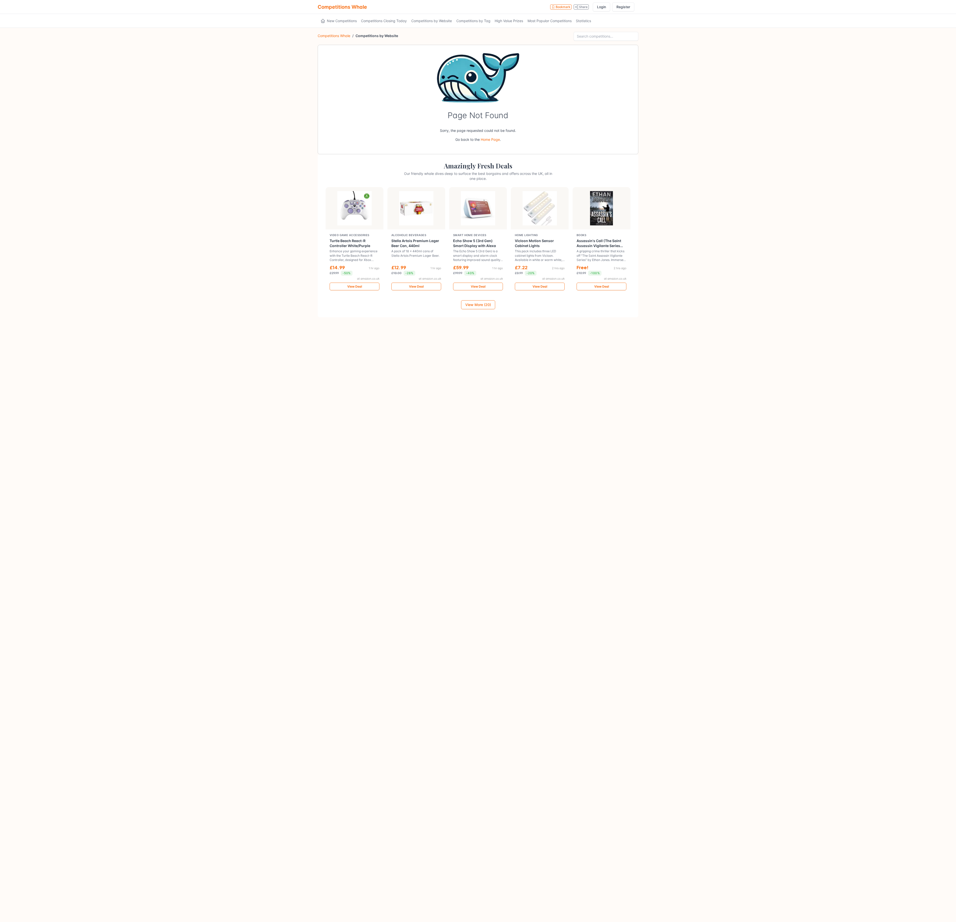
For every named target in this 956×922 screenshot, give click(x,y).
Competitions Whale (342, 6)
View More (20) (478, 305)
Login (601, 7)
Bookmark (563, 7)
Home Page (490, 139)
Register (623, 7)
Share (583, 7)
